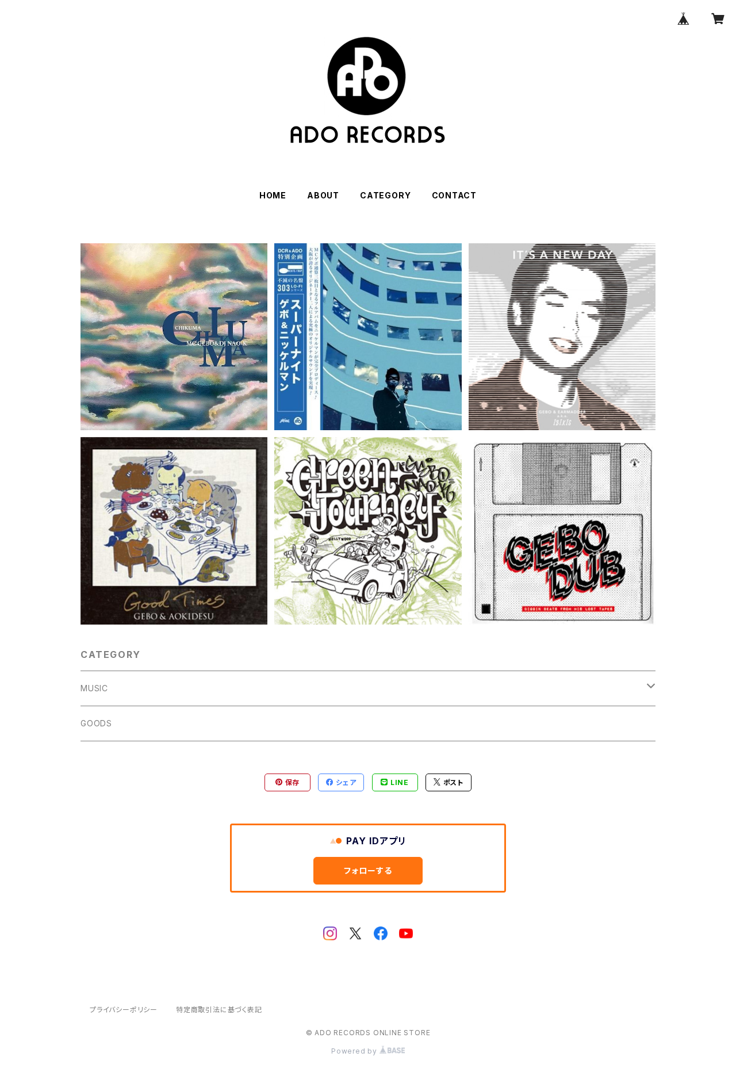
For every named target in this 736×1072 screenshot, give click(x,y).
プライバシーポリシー (124, 1009)
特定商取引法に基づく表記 (219, 1009)
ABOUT (323, 195)
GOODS (96, 723)
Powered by (355, 1051)
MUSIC (94, 688)
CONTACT (454, 195)
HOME (272, 195)
